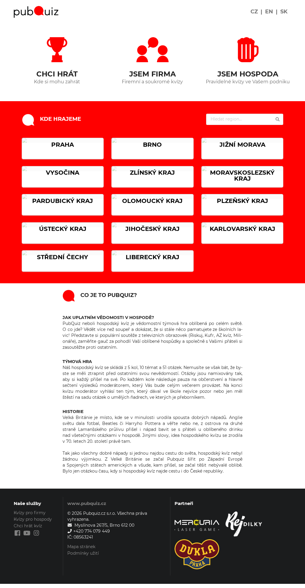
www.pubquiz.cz (86, 503)
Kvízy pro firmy (30, 512)
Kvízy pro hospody (33, 519)
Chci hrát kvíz (28, 525)
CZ (254, 11)
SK (283, 11)
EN (269, 11)
